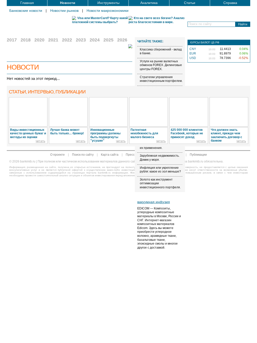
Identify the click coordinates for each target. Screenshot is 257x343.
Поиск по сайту (83, 154)
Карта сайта (109, 154)
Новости (67, 3)
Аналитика (149, 3)
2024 (95, 39)
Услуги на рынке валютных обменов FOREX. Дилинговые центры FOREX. (161, 65)
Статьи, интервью (47, 91)
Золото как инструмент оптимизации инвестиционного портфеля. (160, 183)
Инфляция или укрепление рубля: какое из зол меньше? (160, 170)
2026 (122, 39)
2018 (26, 39)
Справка (230, 3)
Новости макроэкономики (107, 11)
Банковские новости (25, 11)
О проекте (57, 154)
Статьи (189, 3)
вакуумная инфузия (153, 202)
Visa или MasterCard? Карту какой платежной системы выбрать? (100, 20)
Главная (27, 3)
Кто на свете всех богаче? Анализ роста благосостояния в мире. (156, 20)
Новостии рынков (64, 11)
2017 (12, 39)
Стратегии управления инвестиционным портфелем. (161, 79)
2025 (108, 39)
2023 (81, 39)
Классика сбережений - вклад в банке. (161, 51)
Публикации (198, 154)
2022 (67, 39)
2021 (53, 39)
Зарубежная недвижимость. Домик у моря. (159, 157)
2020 (39, 39)
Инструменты (108, 3)
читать (40, 141)
